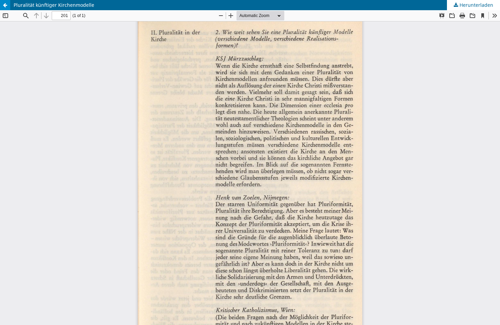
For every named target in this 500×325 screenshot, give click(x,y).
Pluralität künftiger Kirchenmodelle (54, 5)
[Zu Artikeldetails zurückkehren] (5, 5)
